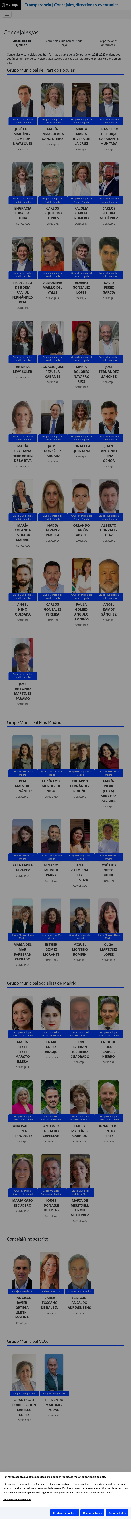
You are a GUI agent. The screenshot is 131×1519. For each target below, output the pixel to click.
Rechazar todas (92, 1512)
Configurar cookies (64, 1512)
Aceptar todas (117, 1512)
